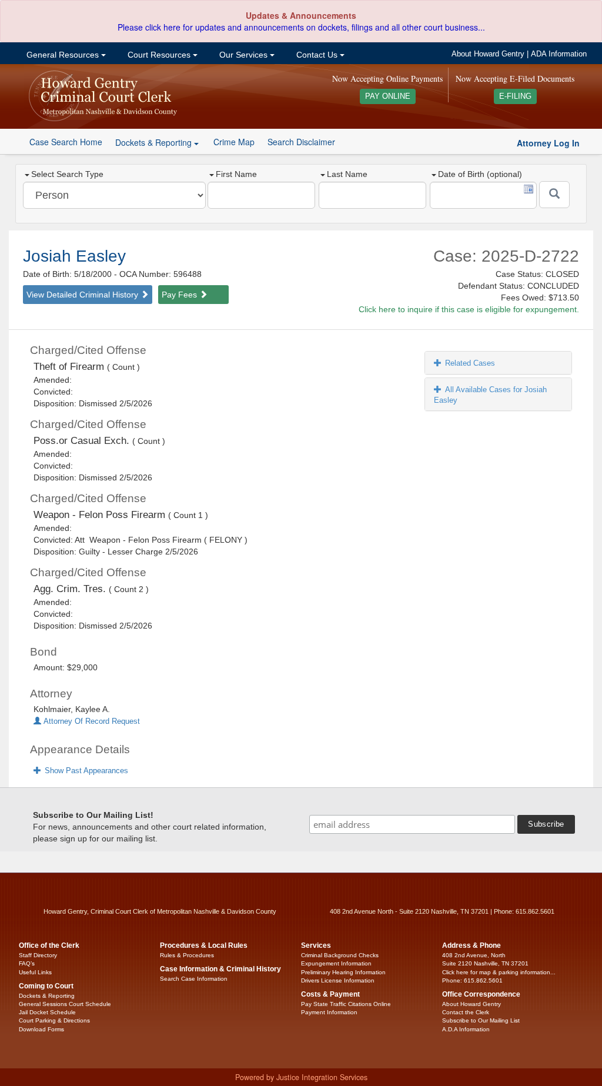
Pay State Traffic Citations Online (346, 1004)
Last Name (347, 174)
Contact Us (317, 54)
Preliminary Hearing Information (343, 972)
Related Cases (470, 363)
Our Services (243, 54)
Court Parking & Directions (54, 1020)
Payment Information (329, 1012)
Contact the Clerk (465, 1012)
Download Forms (41, 1029)
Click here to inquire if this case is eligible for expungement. (469, 309)
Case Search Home (65, 142)
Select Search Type (67, 174)
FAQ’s (27, 963)
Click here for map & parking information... (499, 972)
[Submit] (554, 194)
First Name (236, 174)
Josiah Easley (74, 256)
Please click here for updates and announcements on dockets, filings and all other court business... (301, 27)
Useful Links (35, 972)
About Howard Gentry (488, 54)
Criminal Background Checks (340, 955)
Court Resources (159, 54)
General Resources (62, 54)
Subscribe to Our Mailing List (481, 1020)
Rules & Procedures (187, 955)
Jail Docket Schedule (47, 1012)
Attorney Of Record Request (90, 721)
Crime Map (234, 142)
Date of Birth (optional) (480, 174)
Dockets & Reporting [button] (154, 142)
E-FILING (515, 96)
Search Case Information (194, 978)
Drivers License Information (337, 980)
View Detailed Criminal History (83, 294)
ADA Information (559, 54)
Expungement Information (336, 963)
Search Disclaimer (301, 142)
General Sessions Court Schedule (65, 1004)
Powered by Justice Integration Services (301, 1077)
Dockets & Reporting (47, 996)
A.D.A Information (466, 1029)
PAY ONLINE (387, 96)
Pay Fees (180, 294)
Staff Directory (38, 955)
